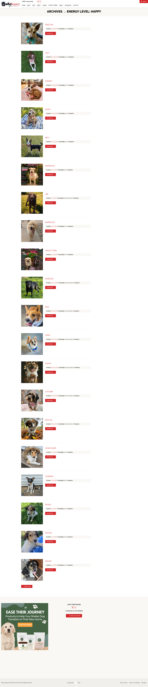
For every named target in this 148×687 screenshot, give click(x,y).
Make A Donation (75, 616)
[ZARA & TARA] (32, 259)
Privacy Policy (123, 682)
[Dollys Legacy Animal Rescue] (10, 4)
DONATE (144, 1)
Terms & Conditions (134, 682)
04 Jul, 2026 (54, 226)
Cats (33, 5)
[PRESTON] (32, 33)
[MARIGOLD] (32, 174)
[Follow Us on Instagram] (40, 1)
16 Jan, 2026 (54, 339)
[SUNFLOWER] (32, 457)
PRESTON (49, 24)
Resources (68, 5)
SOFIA (47, 109)
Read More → (50, 33)
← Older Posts (27, 586)
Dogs (28, 5)
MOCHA (48, 420)
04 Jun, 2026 (54, 283)
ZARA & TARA (51, 250)
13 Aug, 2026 (54, 29)
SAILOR (48, 561)
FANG (47, 335)
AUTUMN (49, 391)
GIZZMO (48, 81)
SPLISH (48, 504)
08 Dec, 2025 (54, 367)
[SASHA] (32, 372)
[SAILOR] (32, 570)
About (61, 5)
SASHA (48, 363)
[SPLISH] (32, 513)
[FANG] (32, 344)
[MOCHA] (32, 429)
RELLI (47, 137)
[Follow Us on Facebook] (38, 1)
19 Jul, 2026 (54, 170)
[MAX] (32, 316)
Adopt (39, 5)
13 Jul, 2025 (54, 452)
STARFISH (49, 476)
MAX (47, 307)
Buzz (79, 682)
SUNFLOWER (50, 448)
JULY (47, 53)
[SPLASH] (32, 541)
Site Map (144, 682)
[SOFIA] (32, 118)
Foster (45, 5)
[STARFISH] (32, 485)
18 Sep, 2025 (54, 424)
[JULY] (32, 61)
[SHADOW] (32, 287)
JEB (46, 194)
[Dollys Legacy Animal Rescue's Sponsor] (24, 626)
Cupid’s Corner (52, 5)
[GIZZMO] (32, 90)
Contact (76, 5)
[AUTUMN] (32, 400)
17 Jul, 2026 (54, 198)
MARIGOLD (50, 166)
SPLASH (48, 533)
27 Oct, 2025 (54, 396)
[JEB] (32, 203)
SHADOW (49, 278)
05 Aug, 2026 (54, 57)
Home (23, 5)
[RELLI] (32, 146)
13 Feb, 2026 (54, 311)
